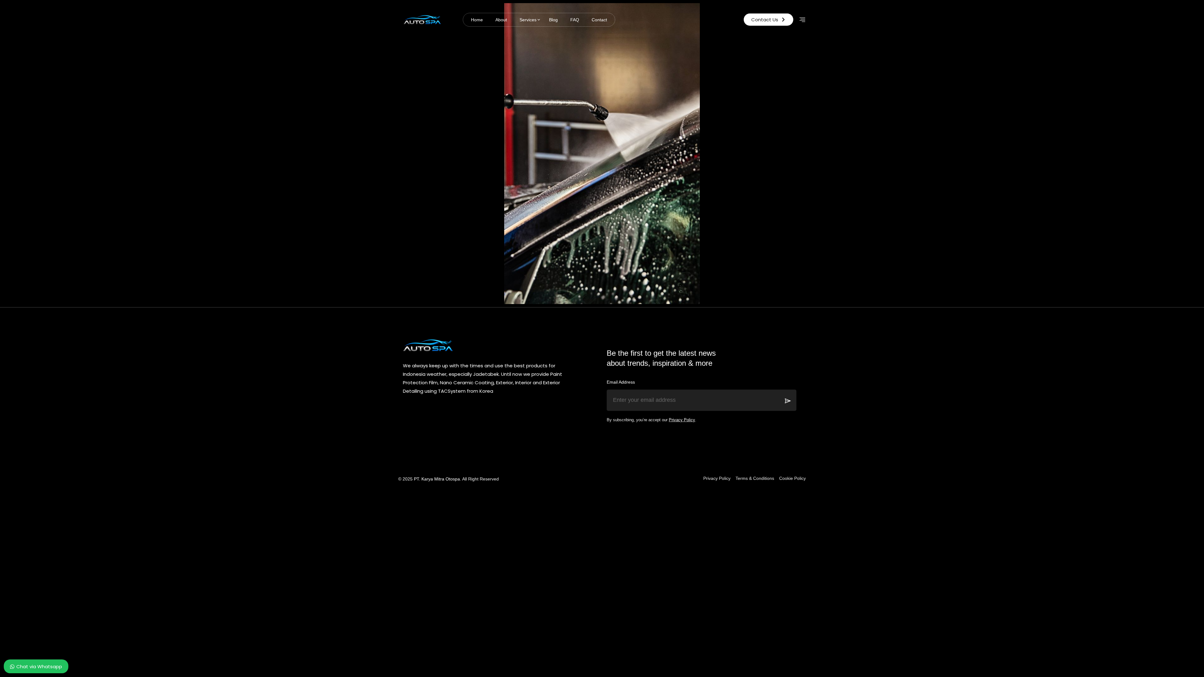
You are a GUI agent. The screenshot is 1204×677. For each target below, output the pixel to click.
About (501, 19)
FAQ (574, 19)
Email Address (621, 382)
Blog (553, 19)
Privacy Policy (682, 419)
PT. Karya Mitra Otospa (437, 478)
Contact (599, 19)
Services (528, 19)
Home (477, 19)
